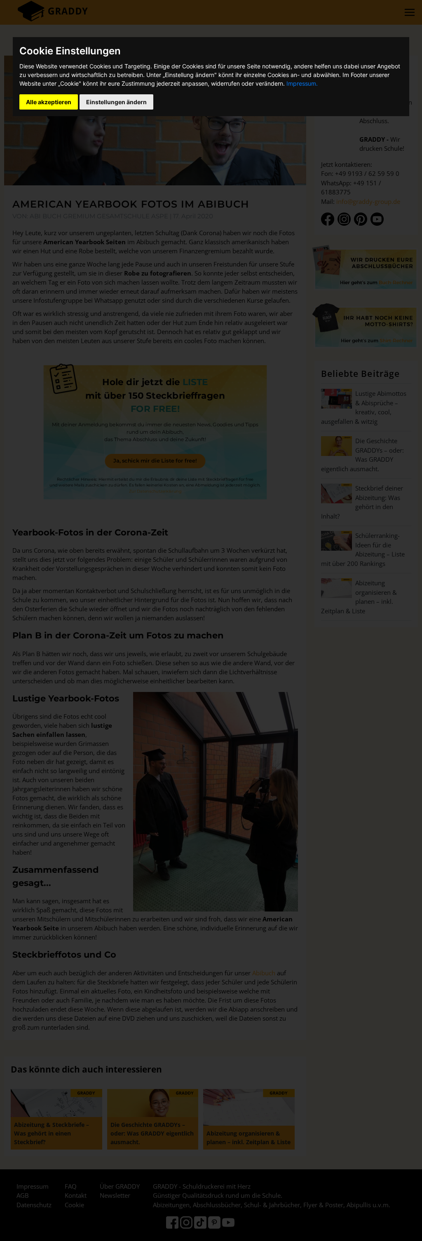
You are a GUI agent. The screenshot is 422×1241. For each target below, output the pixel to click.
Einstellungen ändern (116, 101)
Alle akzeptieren (48, 101)
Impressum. (302, 83)
